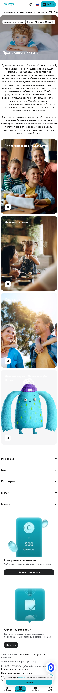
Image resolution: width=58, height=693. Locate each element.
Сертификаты (35, 691)
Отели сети (7, 691)
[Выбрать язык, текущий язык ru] (37, 4)
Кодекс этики (21, 669)
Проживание (8, 12)
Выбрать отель (20, 691)
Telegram (36, 654)
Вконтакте (25, 654)
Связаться (50, 691)
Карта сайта (7, 669)
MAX (45, 654)
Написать (11, 645)
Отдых (20, 12)
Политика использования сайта (16, 672)
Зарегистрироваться (29, 572)
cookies (22, 677)
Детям (49, 12)
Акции (28, 12)
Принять (29, 682)
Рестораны (38, 12)
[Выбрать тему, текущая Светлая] (31, 4)
